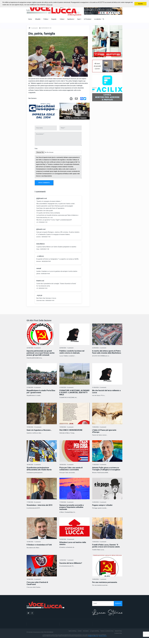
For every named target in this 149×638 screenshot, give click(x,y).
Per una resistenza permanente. (104, 582)
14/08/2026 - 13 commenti (66, 539)
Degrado (53, 19)
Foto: (36, 149)
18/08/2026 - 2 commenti (34, 465)
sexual (38, 268)
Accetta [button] (140, 3)
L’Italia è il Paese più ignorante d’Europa (104, 431)
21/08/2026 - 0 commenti (66, 387)
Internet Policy (118, 631)
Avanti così (40, 281)
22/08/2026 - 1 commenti (66, 348)
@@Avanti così (41, 198)
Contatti (80, 631)
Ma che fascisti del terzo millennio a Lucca (106, 391)
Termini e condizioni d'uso (106, 631)
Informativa (86, 631)
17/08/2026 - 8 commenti (34, 502)
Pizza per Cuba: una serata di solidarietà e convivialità (71, 468)
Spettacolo (70, 19)
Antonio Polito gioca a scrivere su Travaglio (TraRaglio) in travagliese (106, 468)
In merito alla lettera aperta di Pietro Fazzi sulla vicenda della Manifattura (106, 352)
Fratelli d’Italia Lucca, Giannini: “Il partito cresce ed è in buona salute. (106, 546)
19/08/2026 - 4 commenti (99, 427)
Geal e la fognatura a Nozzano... (39, 430)
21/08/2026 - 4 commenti (34, 387)
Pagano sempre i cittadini (102, 505)
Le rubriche (97, 19)
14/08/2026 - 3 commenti (34, 579)
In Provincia (87, 19)
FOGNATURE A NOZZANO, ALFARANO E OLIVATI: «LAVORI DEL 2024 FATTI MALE (74, 392)
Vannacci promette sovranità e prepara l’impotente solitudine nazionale (71, 507)
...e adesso (40, 256)
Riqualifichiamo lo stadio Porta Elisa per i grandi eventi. (41, 391)
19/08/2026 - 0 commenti (66, 427)
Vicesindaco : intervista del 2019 (39, 505)
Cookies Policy (118, 633)
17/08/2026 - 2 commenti (99, 465)
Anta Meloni (40, 244)
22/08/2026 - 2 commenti (99, 348)
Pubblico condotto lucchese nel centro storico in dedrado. (71, 352)
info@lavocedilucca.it (93, 636)
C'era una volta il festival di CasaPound (37, 583)
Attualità (37, 19)
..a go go (39, 295)
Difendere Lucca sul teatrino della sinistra (72, 543)
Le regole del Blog (94, 631)
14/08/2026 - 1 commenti (66, 560)
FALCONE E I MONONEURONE (70, 430)
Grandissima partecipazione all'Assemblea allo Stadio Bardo (39, 468)
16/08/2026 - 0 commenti (99, 502)
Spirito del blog (72, 631)
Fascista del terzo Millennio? (70, 563)
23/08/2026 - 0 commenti (34, 348)
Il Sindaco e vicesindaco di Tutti (39, 545)
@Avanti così (40, 229)
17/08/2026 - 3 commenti (66, 502)
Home (30, 19)
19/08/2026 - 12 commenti (34, 427)
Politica (45, 19)
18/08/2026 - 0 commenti (66, 465)
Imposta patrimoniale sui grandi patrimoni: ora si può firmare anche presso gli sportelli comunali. (40, 353)
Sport (79, 19)
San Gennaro (32, 98)
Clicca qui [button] (49, 4)
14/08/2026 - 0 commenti (99, 542)
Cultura (62, 19)
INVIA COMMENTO (44, 183)
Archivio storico (103, 636)
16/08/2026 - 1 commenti (34, 542)
